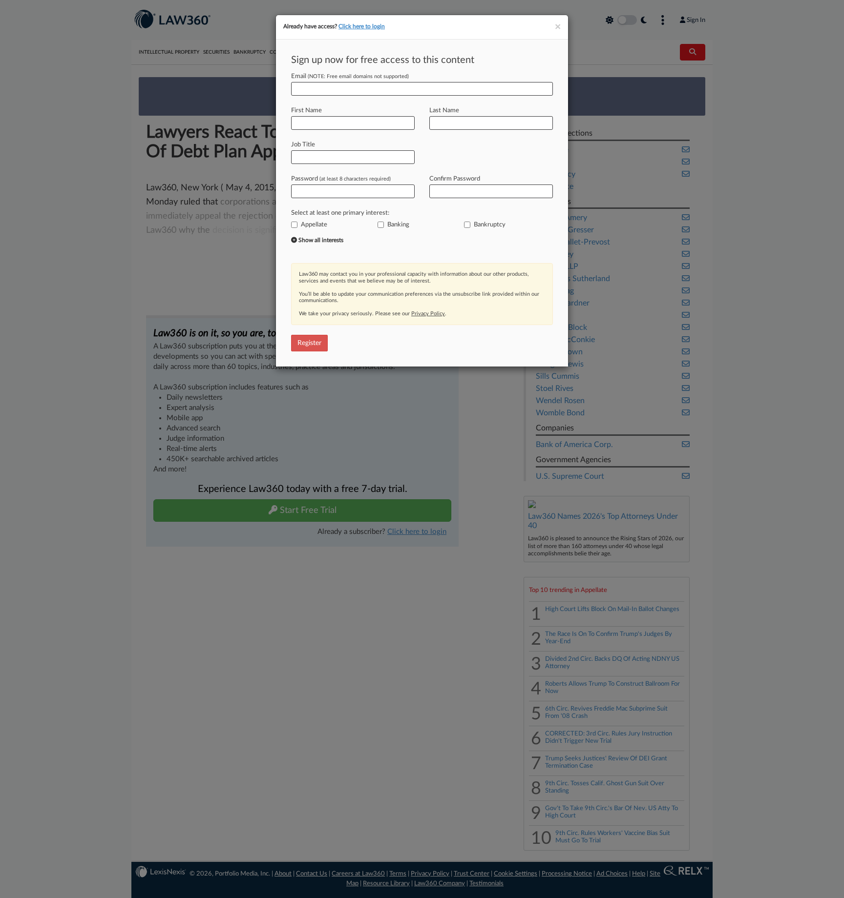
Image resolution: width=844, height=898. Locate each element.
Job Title (303, 145)
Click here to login (361, 26)
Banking (398, 225)
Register (309, 343)
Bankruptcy (490, 225)
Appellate (314, 225)
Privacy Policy (428, 313)
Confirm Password (454, 179)
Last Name (444, 110)
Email (350, 76)
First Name (306, 110)
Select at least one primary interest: (340, 213)
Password (341, 179)
